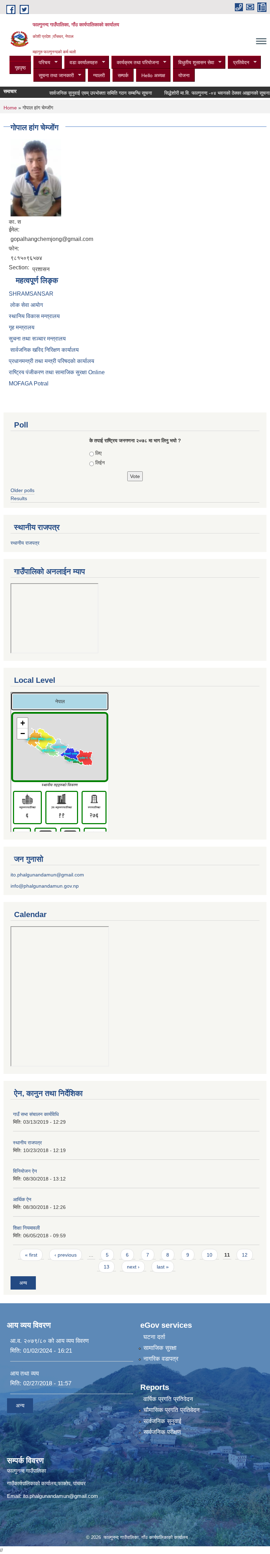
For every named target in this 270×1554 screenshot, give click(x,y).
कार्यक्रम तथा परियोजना (135, 63)
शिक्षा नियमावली (26, 1228)
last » (163, 1267)
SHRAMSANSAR (31, 294)
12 (245, 1255)
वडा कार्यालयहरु (81, 63)
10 (209, 1255)
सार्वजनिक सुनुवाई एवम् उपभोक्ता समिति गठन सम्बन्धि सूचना (90, 93)
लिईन (100, 462)
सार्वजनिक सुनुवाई (162, 1421)
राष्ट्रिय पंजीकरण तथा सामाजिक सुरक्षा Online (57, 372)
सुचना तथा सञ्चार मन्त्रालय (37, 339)
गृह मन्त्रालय (21, 327)
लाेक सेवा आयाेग (26, 305)
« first (31, 1255)
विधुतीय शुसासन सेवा (193, 63)
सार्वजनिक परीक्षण (162, 1432)
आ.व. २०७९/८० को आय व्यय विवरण (49, 1341)
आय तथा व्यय (24, 1373)
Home (10, 107)
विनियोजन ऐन (25, 1171)
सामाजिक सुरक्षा (159, 1348)
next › (133, 1267)
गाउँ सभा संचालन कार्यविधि (36, 1114)
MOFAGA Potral (29, 383)
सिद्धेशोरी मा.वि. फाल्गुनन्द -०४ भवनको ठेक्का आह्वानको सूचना (206, 93)
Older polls (22, 490)
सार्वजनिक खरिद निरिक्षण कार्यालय (44, 350)
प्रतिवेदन (238, 63)
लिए (98, 453)
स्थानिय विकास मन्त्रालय (34, 316)
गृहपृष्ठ (20, 67)
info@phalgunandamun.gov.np (45, 886)
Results (19, 498)
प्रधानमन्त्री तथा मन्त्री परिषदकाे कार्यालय (51, 361)
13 (106, 1267)
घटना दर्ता (154, 1337)
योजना (183, 75)
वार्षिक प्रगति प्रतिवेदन (168, 1399)
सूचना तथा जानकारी (53, 76)
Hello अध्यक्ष (153, 75)
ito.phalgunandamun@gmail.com (47, 874)
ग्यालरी (99, 75)
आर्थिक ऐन (22, 1199)
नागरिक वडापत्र (160, 1358)
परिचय (41, 63)
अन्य (23, 1283)
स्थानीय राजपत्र (25, 543)
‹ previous (65, 1255)
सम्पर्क (123, 75)
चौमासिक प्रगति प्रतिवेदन (171, 1410)
